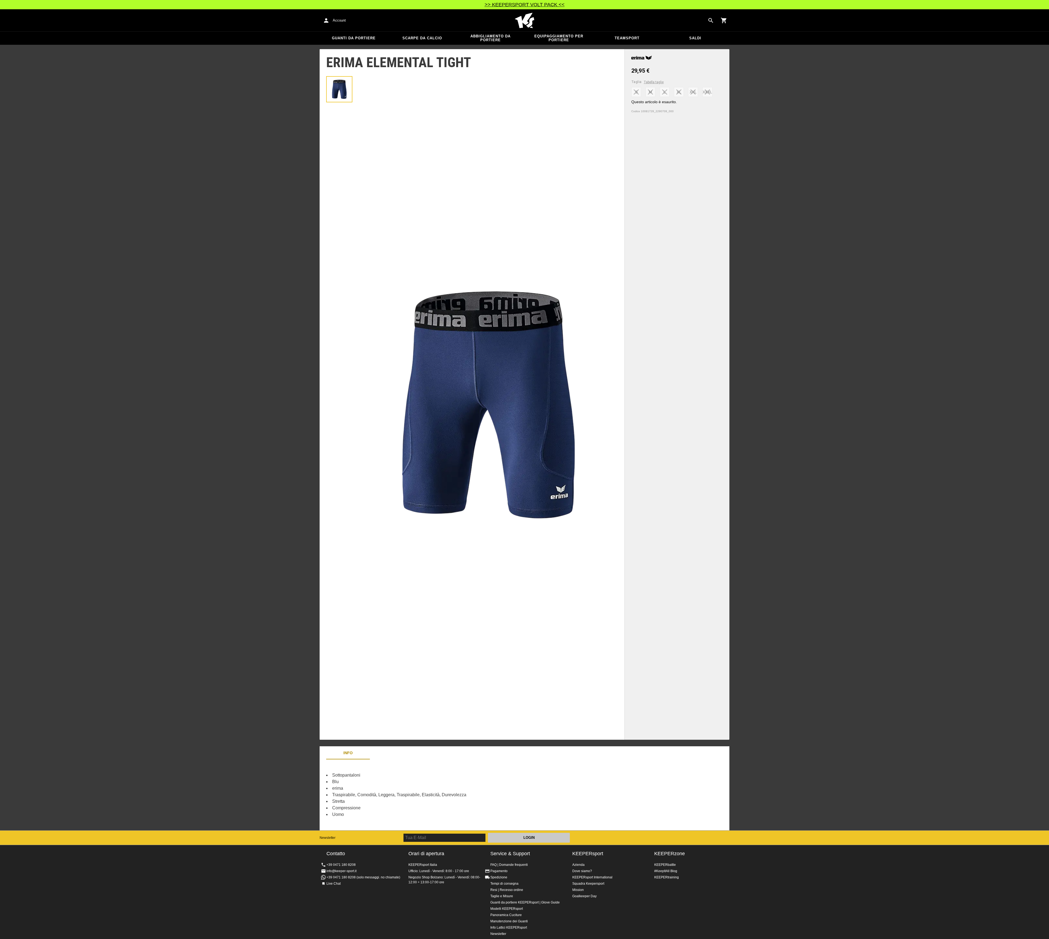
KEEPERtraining (666, 877)
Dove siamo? (582, 871)
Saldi (695, 38)
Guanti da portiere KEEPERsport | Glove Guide (525, 902)
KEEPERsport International (592, 877)
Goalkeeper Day (584, 896)
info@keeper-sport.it (341, 871)
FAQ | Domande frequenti (509, 865)
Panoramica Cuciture (506, 915)
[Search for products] (710, 20)
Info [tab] (348, 753)
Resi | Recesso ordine (506, 890)
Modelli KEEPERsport (506, 909)
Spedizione (498, 877)
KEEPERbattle (665, 865)
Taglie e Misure (501, 896)
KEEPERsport (587, 853)
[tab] (339, 89)
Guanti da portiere (354, 38)
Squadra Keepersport (588, 883)
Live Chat (333, 883)
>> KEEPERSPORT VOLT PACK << (525, 4)
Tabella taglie (654, 82)
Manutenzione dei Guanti (509, 921)
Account (339, 20)
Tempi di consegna (504, 883)
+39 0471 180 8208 (341, 865)
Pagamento (499, 871)
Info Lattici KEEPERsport (508, 927)
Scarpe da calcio (422, 38)
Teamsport (627, 38)
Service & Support (510, 853)
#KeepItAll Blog (665, 871)
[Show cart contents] (723, 20)
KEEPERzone (669, 853)
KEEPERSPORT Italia (524, 20)
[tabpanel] (415, 794)
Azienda (578, 865)
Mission (578, 890)
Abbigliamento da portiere (490, 38)
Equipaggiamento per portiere (558, 38)
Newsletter (327, 838)
